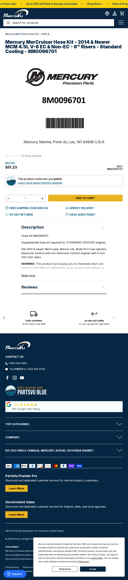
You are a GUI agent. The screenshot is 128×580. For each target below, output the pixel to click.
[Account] (114, 13)
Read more (28, 275)
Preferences (65, 569)
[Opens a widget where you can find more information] (14, 574)
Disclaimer (27, 571)
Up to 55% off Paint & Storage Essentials (51, 4)
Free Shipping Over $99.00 (29, 208)
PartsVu (16, 539)
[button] (122, 13)
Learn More (16, 488)
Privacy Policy (12, 567)
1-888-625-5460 (18, 363)
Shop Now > (94, 4)
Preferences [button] (83, 561)
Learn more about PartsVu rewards (40, 183)
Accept (92, 569)
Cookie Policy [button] (96, 558)
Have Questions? (82, 214)
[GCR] (9, 404)
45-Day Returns (21, 214)
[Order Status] (107, 13)
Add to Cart (85, 198)
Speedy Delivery (82, 208)
